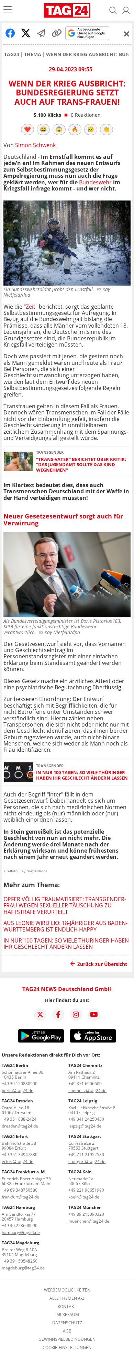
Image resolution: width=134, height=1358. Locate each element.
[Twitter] (40, 1014)
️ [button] (27, 129)
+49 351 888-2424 (19, 1119)
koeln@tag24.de (83, 1197)
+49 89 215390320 (86, 1214)
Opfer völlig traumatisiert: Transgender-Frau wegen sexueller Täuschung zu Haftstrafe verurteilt (64, 905)
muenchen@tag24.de (88, 1221)
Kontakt (67, 1306)
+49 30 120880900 (19, 1084)
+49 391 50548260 (19, 1261)
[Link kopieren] (57, 33)
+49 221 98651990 (86, 1190)
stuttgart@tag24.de (86, 1161)
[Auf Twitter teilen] (26, 33)
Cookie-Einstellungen (67, 1347)
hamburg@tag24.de (21, 1232)
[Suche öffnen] (113, 10)
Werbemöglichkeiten (67, 1290)
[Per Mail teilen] (41, 33)
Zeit (30, 306)
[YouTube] (94, 1014)
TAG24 (11, 54)
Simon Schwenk (35, 145)
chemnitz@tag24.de (87, 1090)
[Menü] (7, 10)
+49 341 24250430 (86, 1119)
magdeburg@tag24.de (23, 1268)
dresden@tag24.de (20, 1126)
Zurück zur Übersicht (102, 964)
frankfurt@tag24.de (20, 1197)
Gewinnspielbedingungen (67, 1339)
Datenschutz (67, 1322)
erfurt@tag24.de (17, 1161)
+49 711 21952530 (86, 1155)
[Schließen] (127, 34)
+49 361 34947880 (19, 1155)
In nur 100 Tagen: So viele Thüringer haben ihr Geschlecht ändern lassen (82, 775)
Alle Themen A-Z (67, 1298)
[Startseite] (67, 10)
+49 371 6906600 (85, 1084)
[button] (126, 10)
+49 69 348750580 (19, 1190)
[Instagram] (76, 1014)
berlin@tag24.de (17, 1090)
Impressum (67, 1314)
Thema (32, 54)
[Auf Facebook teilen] (10, 33)
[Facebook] (58, 1014)
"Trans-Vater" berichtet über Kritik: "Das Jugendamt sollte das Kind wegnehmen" (81, 465)
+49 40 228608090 (19, 1225)
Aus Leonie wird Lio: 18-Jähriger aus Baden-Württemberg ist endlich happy (65, 926)
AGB (67, 1331)
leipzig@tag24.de (84, 1126)
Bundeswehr (95, 182)
